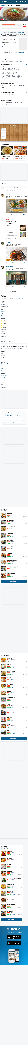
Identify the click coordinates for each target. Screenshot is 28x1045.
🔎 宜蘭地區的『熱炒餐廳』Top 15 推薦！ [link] (11, 422)
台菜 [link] (2, 313)
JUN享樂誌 (8, 242)
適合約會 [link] (3, 381)
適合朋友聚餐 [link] (4, 379)
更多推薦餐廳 (13, 738)
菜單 (8, 5)
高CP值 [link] (2, 370)
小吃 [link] (2, 315)
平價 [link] (2, 368)
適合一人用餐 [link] (4, 375)
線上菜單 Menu (14, 125)
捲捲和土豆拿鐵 (9, 266)
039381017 (5, 48)
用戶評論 (3, 183)
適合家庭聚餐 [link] (4, 377)
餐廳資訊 (3, 5)
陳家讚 (7, 218)
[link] (12, 516)
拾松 (4, 46)
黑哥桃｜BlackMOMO (11, 194)
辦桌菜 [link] (2, 311)
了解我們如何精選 (20, 32)
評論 (12, 5)
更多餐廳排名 (13, 581)
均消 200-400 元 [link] (4, 363)
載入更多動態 (13, 291)
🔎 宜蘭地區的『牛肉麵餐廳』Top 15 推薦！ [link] (12, 419)
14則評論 (24, 27)
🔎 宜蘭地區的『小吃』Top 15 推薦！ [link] (11, 415)
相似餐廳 (18, 5)
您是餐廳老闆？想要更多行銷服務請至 (14, 52)
